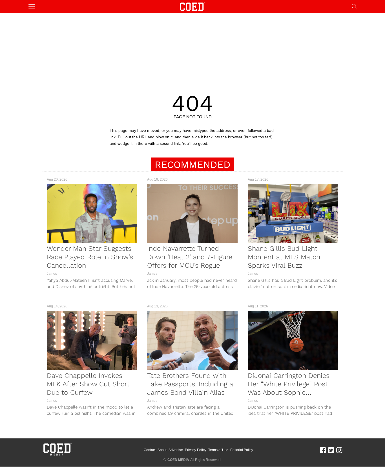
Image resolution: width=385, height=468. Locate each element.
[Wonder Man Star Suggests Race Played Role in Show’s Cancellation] (92, 213)
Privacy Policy (195, 450)
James (52, 274)
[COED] (192, 6)
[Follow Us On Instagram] (339, 450)
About (162, 450)
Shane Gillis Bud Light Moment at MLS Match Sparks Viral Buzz (284, 257)
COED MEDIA (178, 460)
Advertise (176, 450)
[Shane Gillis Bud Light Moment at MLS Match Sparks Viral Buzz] (293, 213)
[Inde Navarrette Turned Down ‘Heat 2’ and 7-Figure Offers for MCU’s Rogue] (192, 213)
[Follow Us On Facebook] (322, 450)
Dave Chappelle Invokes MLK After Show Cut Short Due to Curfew (88, 384)
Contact (150, 450)
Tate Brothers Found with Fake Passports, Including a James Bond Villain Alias (190, 384)
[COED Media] (57, 455)
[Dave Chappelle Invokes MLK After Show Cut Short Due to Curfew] (92, 340)
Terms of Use (218, 450)
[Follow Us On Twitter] (331, 450)
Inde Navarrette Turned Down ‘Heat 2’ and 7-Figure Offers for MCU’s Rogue (189, 257)
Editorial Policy (241, 450)
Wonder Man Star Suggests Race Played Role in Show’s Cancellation (90, 257)
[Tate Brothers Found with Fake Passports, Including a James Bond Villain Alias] (192, 340)
